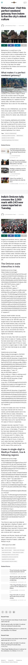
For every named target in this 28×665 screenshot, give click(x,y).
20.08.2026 (12, 157)
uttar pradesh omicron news (9, 561)
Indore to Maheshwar (10, 133)
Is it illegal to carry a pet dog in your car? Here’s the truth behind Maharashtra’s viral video (18, 162)
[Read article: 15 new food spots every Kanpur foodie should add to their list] (5, 572)
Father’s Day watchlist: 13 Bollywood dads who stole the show (17, 180)
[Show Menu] (2, 2)
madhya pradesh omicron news (10, 554)
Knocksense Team (11, 25)
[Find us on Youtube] (13, 612)
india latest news (6, 552)
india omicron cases (18, 552)
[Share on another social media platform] (24, 45)
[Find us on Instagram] (10, 612)
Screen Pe (10, 660)
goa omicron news (7, 550)
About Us (3, 660)
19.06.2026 (22, 183)
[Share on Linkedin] (17, 45)
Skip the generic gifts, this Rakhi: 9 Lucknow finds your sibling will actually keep (18, 578)
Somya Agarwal (14, 165)
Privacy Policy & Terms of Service (9, 662)
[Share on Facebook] (11, 45)
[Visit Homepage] (14, 2)
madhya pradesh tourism (8, 135)
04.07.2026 (12, 175)
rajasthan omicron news (8, 559)
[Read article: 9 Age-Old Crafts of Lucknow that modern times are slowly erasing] (5, 597)
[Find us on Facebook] (2, 612)
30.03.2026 (21, 25)
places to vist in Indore (8, 137)
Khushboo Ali (14, 573)
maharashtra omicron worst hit (10, 556)
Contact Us (19, 660)
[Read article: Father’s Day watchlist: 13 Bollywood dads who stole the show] (5, 180)
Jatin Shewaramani (15, 155)
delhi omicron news (10, 548)
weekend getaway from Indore (10, 140)
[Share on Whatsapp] (4, 45)
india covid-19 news (18, 550)
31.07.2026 (22, 165)
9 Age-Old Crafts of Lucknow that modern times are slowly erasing (17, 596)
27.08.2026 (21, 600)
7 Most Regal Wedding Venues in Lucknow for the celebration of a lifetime (18, 586)
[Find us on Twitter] (6, 612)
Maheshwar (20, 135)
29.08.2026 (21, 573)
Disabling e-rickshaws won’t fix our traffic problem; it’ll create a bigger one (18, 170)
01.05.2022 (21, 214)
